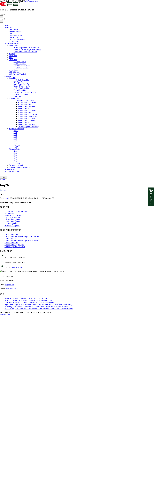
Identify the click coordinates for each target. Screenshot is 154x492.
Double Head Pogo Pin (13, 215)
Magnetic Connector (16, 129)
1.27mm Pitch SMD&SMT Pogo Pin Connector (22, 236)
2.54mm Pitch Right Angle (14, 245)
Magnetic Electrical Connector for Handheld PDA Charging (26, 298)
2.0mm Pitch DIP (11, 239)
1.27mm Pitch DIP (11, 234)
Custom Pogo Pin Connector (15, 247)
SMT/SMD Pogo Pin (12, 219)
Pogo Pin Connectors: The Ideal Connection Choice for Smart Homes (29, 302)
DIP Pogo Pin (9, 213)
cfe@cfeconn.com (31, 1)
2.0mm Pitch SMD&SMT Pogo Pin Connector (21, 241)
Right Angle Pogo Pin (12, 217)
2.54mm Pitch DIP (11, 243)
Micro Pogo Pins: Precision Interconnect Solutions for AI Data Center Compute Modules (36, 307)
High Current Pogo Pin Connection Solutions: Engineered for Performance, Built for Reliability (38, 305)
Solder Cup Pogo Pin (12, 222)
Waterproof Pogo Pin (12, 226)
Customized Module (16, 165)
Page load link (5, 314)
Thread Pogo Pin (11, 224)
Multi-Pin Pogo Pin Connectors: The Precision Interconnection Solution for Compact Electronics (39, 309)
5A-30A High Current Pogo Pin (16, 211)
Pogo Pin (12, 78)
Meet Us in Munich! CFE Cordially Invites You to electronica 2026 (28, 300)
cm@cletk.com (9, 285)
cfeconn (5, 198)
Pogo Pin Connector (16, 98)
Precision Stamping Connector (20, 167)
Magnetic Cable (14, 149)
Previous (3, 179)
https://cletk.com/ (11, 289)
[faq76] (3, 190)
